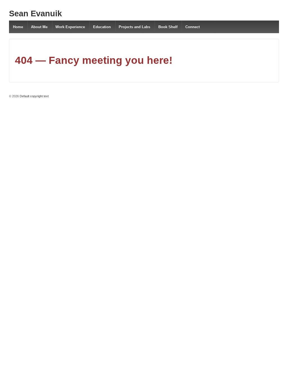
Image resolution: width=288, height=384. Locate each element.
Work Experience (70, 27)
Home (18, 27)
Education (102, 27)
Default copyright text (34, 96)
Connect (192, 27)
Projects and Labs (134, 27)
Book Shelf (167, 27)
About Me (39, 27)
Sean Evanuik (35, 13)
